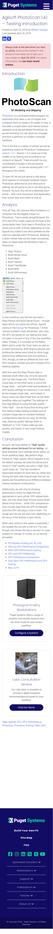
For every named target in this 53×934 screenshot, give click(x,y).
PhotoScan (8, 115)
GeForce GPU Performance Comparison (28, 546)
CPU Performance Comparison (24, 557)
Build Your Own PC (26, 830)
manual (20, 327)
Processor (20, 725)
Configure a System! (26, 633)
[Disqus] (26, 766)
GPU (24, 722)
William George (39, 29)
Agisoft (12, 722)
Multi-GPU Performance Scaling (24, 550)
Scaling (29, 725)
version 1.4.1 (8, 153)
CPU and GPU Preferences (21, 553)
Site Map (26, 837)
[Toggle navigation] (51, 5)
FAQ (26, 845)
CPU (19, 722)
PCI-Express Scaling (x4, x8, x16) (25, 543)
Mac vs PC (13, 567)
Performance (34, 722)
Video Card (40, 725)
